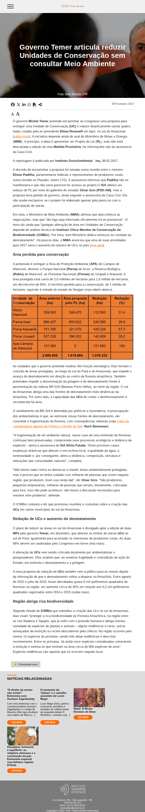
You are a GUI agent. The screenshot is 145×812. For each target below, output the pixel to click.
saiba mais (21, 136)
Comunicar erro (25, 664)
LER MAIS (16, 722)
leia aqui (97, 245)
